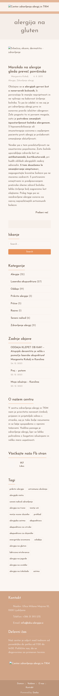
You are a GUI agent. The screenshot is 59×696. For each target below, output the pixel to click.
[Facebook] (22, 224)
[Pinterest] (37, 224)
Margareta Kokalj (19, 76)
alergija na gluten (18, 546)
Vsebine (31, 684)
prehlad (37, 514)
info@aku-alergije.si (32, 623)
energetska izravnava (20, 540)
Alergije (12, 81)
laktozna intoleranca (19, 552)
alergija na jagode (18, 559)
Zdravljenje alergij (25, 81)
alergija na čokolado (19, 571)
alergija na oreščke (18, 565)
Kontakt (30, 687)
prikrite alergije (17, 489)
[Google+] (33, 224)
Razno (14, 310)
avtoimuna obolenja (37, 489)
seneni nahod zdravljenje (21, 502)
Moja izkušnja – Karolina (25, 382)
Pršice (14, 303)
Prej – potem (18, 370)
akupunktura (36, 521)
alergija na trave (17, 508)
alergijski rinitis (17, 495)
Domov (20, 684)
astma (36, 571)
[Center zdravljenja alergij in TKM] (28, 7)
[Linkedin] (29, 224)
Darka (36, 693)
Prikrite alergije (19, 296)
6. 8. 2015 (38, 76)
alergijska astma (17, 521)
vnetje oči (34, 508)
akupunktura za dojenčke (21, 533)
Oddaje (15, 289)
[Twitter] (26, 224)
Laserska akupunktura (23, 281)
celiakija (38, 540)
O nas (41, 684)
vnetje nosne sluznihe (19, 514)
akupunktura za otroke (20, 527)
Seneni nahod (18, 318)
